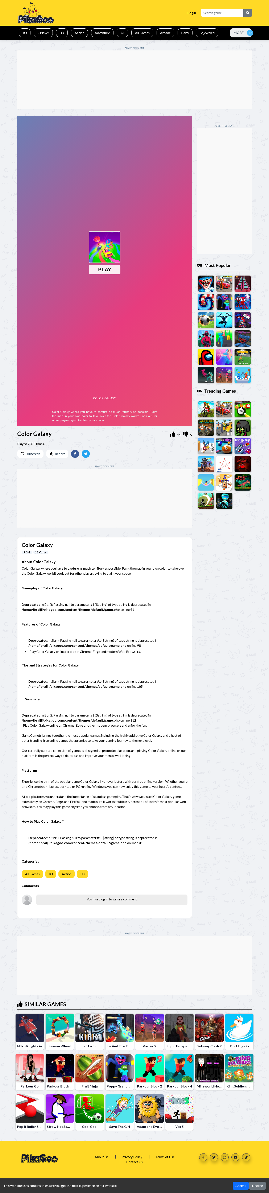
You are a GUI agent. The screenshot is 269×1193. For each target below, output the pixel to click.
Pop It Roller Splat (31, 1126)
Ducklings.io (239, 1046)
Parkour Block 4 (179, 1086)
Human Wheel (60, 1046)
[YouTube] (235, 1157)
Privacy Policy (132, 1157)
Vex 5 (179, 1126)
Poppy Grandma (119, 1086)
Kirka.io (89, 1046)
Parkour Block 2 (149, 1086)
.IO (51, 874)
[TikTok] (246, 1157)
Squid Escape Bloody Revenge (190, 1046)
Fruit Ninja (90, 1086)
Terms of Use (165, 1157)
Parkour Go (30, 1086)
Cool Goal (89, 1126)
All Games (32, 874)
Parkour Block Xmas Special (68, 1086)
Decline (257, 1186)
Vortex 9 (149, 1046)
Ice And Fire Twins (121, 1046)
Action (66, 874)
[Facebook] (203, 1157)
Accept (240, 1186)
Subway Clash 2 (209, 1046)
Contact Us (134, 1162)
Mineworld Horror (211, 1086)
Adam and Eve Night (152, 1126)
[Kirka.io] (89, 1028)
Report (60, 454)
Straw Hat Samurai (61, 1126)
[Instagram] (225, 1157)
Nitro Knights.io (29, 1046)
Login (191, 13)
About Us (101, 1157)
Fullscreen (32, 454)
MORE (238, 32)
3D (82, 874)
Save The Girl (119, 1126)
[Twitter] (214, 1157)
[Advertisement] (134, 79)
